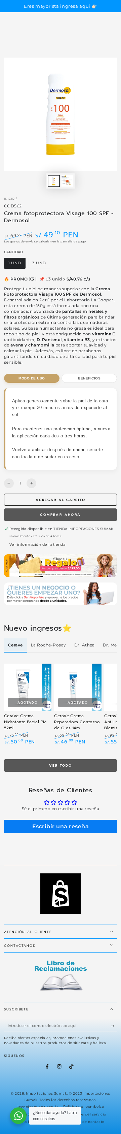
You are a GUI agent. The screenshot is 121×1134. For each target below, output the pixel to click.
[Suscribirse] (114, 1026)
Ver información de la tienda (37, 544)
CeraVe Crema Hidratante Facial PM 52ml (25, 722)
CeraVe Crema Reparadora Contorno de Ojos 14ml (77, 722)
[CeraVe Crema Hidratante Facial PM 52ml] (27, 687)
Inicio (9, 198)
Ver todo (60, 765)
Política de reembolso (83, 1106)
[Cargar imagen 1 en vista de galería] (53, 181)
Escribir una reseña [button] (60, 826)
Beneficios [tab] (89, 378)
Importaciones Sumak (46, 1093)
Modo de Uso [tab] (31, 378)
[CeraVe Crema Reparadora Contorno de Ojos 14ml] (78, 687)
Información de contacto (81, 1122)
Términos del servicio (86, 1114)
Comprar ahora (60, 514)
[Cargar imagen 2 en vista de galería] (67, 181)
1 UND (17, 265)
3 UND (41, 265)
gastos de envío (21, 241)
